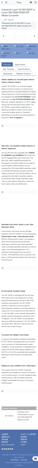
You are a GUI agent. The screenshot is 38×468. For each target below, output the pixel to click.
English (23, 445)
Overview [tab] (7, 64)
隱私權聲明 (15, 460)
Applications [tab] (20, 64)
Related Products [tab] (23, 73)
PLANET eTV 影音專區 (28, 434)
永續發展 (5, 434)
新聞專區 (24, 437)
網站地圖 (24, 460)
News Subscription (8, 445)
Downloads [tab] (7, 73)
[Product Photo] (19, 25)
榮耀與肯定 (6, 437)
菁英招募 (5, 439)
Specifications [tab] (24, 69)
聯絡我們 (5, 442)
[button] (4, 36)
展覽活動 (24, 439)
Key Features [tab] (8, 69)
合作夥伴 (24, 442)
